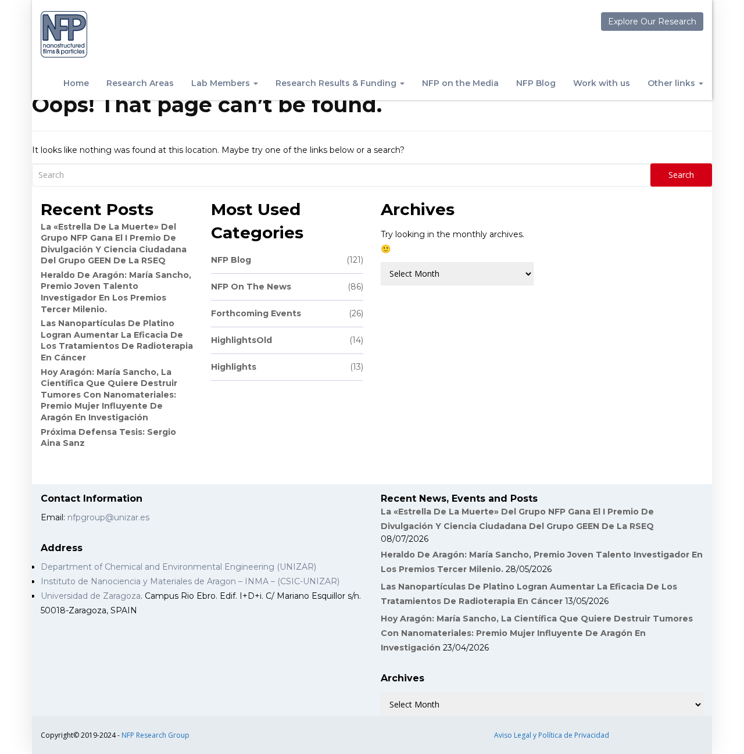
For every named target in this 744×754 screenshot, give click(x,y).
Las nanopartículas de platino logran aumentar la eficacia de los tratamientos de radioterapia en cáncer (117, 340)
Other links (673, 83)
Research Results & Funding (337, 83)
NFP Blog (536, 83)
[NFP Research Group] (64, 34)
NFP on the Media (460, 83)
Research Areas (140, 83)
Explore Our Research (652, 21)
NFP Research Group (155, 735)
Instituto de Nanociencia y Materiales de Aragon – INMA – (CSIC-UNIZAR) (190, 581)
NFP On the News (287, 286)
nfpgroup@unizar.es (108, 517)
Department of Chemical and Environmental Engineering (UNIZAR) (178, 567)
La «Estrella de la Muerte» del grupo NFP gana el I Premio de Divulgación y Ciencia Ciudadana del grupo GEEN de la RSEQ (114, 243)
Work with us (601, 83)
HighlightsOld (287, 340)
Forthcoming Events (287, 313)
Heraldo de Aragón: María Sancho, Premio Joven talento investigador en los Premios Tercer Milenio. (116, 292)
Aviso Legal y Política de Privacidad (551, 735)
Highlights (287, 367)
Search (681, 174)
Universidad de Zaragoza (91, 596)
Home (76, 83)
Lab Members (221, 83)
